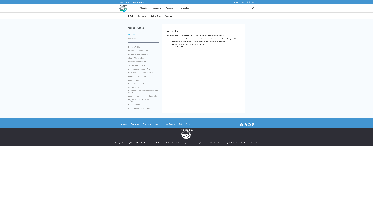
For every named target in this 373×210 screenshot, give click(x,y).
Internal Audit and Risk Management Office (142, 100)
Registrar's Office (135, 47)
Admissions (135, 124)
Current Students (124, 2)
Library (243, 2)
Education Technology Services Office (143, 96)
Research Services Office (138, 54)
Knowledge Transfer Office (138, 76)
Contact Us (132, 38)
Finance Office (133, 80)
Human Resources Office (138, 84)
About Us (168, 16)
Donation (236, 2)
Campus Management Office (139, 108)
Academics (147, 124)
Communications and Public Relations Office (143, 91)
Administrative (142, 16)
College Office (156, 16)
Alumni (141, 2)
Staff (134, 2)
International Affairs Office (138, 51)
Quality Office (133, 88)
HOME (130, 16)
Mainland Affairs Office (137, 62)
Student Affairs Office (136, 65)
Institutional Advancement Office (140, 73)
